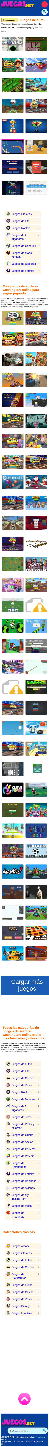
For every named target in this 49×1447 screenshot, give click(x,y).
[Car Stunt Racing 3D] (36, 67)
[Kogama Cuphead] (36, 149)
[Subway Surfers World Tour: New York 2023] (36, 320)
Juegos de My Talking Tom (20, 1196)
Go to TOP (24, 1399)
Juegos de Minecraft (24, 1099)
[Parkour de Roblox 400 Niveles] (36, 402)
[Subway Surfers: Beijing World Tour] (36, 341)
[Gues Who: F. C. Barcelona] (12, 402)
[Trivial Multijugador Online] (12, 320)
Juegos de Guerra (22, 1135)
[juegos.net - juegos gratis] (18, 1422)
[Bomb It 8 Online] (36, 730)
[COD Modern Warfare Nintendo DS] (12, 361)
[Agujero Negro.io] (12, 46)
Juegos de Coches (23, 1078)
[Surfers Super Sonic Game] (36, 751)
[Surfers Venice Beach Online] (12, 710)
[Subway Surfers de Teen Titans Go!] (12, 669)
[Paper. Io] (36, 669)
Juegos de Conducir (24, 246)
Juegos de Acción (22, 1142)
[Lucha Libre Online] (36, 505)
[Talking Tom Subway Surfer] (36, 587)
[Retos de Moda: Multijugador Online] (12, 587)
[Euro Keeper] (12, 607)
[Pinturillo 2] (36, 546)
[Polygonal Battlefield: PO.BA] (36, 894)
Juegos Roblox (21, 228)
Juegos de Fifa (21, 221)
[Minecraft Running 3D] (36, 914)
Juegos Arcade (21, 1246)
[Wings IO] (12, 730)
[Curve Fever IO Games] (12, 791)
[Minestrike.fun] (36, 771)
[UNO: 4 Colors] (36, 128)
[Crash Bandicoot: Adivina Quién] (12, 382)
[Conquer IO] (36, 710)
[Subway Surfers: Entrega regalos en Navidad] (36, 484)
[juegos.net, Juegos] (18, 4)
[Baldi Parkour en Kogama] (36, 628)
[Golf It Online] (12, 87)
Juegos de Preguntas (18, 1214)
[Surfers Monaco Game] (12, 341)
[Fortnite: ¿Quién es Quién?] (36, 566)
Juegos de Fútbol (22, 1064)
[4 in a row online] (36, 935)
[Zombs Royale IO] (12, 566)
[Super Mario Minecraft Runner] (12, 648)
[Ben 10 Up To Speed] (12, 628)
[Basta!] (36, 190)
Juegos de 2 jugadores (19, 237)
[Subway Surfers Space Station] (12, 505)
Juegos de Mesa (22, 1205)
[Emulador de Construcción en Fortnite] (12, 169)
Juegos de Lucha (22, 1285)
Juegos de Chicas (22, 1292)
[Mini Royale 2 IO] (36, 812)
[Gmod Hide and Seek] (12, 894)
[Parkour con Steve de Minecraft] (36, 648)
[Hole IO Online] (12, 771)
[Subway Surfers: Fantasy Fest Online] (12, 853)
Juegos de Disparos (24, 263)
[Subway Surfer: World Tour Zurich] (36, 108)
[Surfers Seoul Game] (12, 464)
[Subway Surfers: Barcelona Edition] (12, 751)
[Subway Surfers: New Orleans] (12, 67)
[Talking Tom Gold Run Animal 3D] (36, 443)
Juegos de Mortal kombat (22, 254)
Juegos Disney (21, 1306)
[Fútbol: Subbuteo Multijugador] (36, 853)
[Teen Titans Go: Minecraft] (36, 873)
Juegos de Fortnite (23, 270)
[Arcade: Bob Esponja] (36, 607)
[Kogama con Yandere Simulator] (36, 525)
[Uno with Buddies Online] (12, 689)
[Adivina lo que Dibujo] (12, 873)
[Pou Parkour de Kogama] (12, 832)
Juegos (39, 1437)
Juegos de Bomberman (19, 1165)
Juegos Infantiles (22, 1313)
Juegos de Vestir (22, 1085)
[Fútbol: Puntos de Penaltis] (36, 791)
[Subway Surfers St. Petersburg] (36, 464)
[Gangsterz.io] (12, 812)
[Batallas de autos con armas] (36, 382)
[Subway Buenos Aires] (12, 443)
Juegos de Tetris (22, 1117)
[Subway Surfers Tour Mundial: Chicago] (12, 546)
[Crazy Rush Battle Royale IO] (12, 935)
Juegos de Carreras (24, 1149)
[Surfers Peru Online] (36, 361)
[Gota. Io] (12, 914)
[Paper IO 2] (36, 689)
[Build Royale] (36, 46)
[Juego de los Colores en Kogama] (36, 955)
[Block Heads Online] (12, 955)
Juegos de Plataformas (19, 1276)
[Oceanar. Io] (12, 484)
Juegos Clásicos (22, 214)
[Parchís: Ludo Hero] (12, 128)
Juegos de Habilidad (24, 1181)
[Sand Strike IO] (12, 108)
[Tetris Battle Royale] (12, 190)
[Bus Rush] (12, 525)
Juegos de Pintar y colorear (23, 1126)
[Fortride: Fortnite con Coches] (36, 87)
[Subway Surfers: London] (12, 423)
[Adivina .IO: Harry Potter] (36, 423)
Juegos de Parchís (23, 1156)
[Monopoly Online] (36, 169)
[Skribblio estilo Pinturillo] (36, 832)
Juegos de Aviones (23, 1188)
